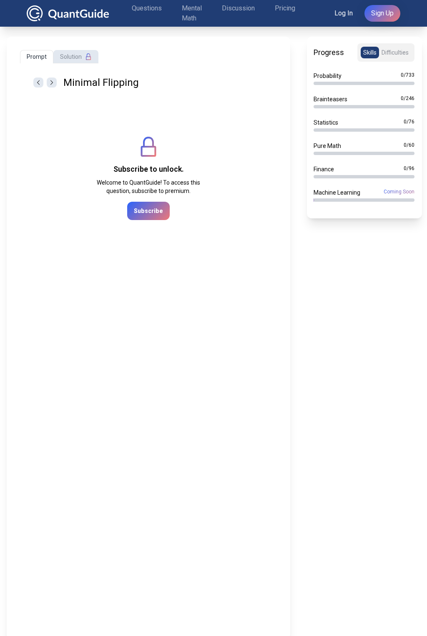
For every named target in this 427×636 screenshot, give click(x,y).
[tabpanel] (148, 175)
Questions (147, 8)
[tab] (36, 56)
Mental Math (192, 13)
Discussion (238, 8)
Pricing (285, 8)
